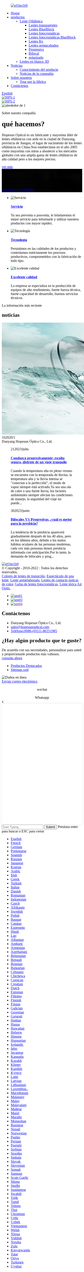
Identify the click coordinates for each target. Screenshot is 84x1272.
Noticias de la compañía (37, 73)
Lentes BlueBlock (41, 29)
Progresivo (36, 49)
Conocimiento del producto (39, 69)
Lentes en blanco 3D (34, 61)
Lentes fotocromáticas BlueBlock (52, 37)
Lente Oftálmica (31, 21)
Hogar (15, 13)
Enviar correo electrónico (19, 681)
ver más (7, 167)
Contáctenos (19, 86)
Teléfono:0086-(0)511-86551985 (34, 631)
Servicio (17, 206)
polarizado (36, 57)
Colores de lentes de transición (23, 576)
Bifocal (34, 53)
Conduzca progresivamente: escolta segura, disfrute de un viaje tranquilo (39, 460)
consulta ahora (12, 658)
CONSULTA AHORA (18, 190)
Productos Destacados (26, 666)
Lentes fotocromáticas (44, 33)
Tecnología (19, 240)
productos (18, 17)
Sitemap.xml (19, 670)
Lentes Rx (36, 41)
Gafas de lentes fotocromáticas (36, 584)
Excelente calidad (24, 277)
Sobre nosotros (21, 78)
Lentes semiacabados (43, 45)
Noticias (16, 65)
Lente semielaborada (24, 580)
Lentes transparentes (43, 25)
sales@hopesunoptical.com (30, 627)
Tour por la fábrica (33, 82)
